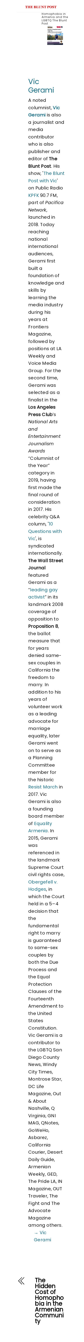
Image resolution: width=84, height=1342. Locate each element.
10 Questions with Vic (45, 531)
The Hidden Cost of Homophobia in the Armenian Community (49, 1300)
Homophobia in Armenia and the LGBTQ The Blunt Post (55, 18)
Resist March (43, 787)
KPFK (33, 195)
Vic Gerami (41, 85)
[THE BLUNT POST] (40, 6)
